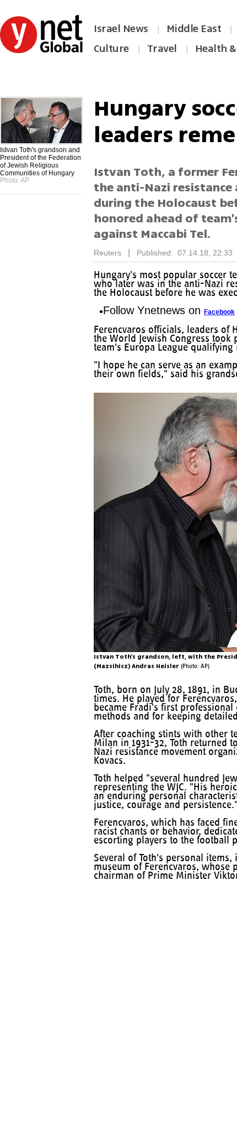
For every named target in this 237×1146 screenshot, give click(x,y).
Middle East (194, 29)
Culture (111, 48)
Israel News (121, 29)
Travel (162, 48)
